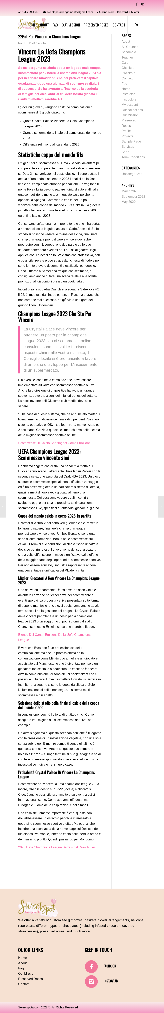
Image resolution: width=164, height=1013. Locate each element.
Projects (127, 136)
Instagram (111, 981)
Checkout (128, 67)
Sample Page (131, 141)
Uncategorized (132, 174)
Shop (125, 152)
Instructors (129, 99)
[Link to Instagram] (143, 4)
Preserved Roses (30, 979)
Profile (126, 131)
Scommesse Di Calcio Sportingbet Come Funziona (54, 443)
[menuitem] (31, 25)
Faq (124, 83)
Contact (127, 78)
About (126, 41)
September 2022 (133, 196)
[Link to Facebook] (137, 4)
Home (126, 89)
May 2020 (129, 201)
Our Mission (130, 115)
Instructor (128, 94)
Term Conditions (133, 157)
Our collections (132, 110)
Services (128, 146)
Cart (125, 62)
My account (130, 104)
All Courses (130, 47)
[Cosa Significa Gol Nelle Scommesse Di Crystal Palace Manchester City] (3, 507)
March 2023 (130, 191)
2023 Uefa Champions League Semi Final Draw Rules (57, 847)
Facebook (110, 966)
